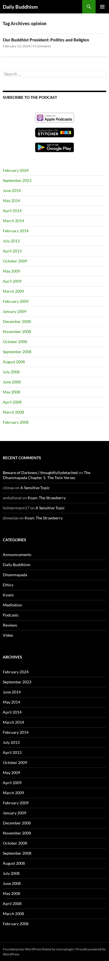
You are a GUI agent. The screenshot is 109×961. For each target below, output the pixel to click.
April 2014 (12, 210)
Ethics (8, 584)
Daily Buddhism (20, 7)
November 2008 (17, 331)
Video (8, 635)
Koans (8, 594)
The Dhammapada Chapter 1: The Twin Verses (46, 475)
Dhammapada (15, 574)
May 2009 (11, 271)
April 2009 (12, 281)
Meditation (12, 605)
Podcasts (10, 615)
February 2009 (16, 301)
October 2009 (15, 261)
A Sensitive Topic (35, 487)
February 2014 (16, 230)
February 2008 (16, 422)
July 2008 (11, 371)
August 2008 (14, 361)
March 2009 (13, 291)
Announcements (17, 554)
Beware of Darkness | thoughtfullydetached (40, 472)
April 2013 (12, 251)
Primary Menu (102, 6)
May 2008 (11, 392)
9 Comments (41, 46)
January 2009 (14, 311)
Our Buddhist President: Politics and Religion (46, 39)
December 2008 (17, 321)
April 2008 (12, 402)
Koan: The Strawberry (47, 497)
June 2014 (12, 190)
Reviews (10, 625)
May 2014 (11, 200)
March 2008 (13, 412)
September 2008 (17, 351)
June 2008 (12, 381)
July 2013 (11, 240)
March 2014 (13, 220)
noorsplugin (65, 949)
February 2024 (16, 170)
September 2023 (17, 180)
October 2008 (15, 341)
